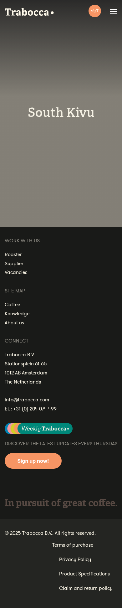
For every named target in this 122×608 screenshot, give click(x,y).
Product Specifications (84, 573)
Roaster (13, 254)
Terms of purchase (72, 545)
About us (14, 322)
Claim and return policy (86, 588)
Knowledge (17, 313)
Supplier (14, 263)
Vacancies (16, 272)
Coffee (12, 304)
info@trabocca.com (27, 399)
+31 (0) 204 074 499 (35, 408)
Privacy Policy (75, 559)
